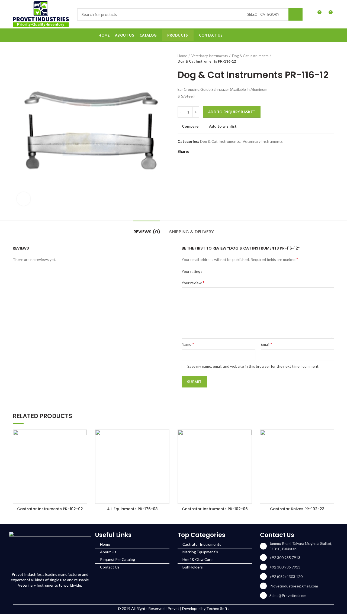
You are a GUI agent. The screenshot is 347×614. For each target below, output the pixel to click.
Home (182, 56)
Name (188, 344)
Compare (190, 126)
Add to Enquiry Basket (231, 112)
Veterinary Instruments (209, 56)
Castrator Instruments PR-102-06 (215, 508)
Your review (193, 282)
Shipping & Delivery (191, 232)
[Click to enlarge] (23, 199)
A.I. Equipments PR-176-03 (132, 508)
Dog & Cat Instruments (250, 56)
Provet (173, 608)
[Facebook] (317, 35)
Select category (263, 14)
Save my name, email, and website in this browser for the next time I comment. (253, 366)
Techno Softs (217, 608)
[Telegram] (221, 151)
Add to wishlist (223, 126)
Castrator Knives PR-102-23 (297, 508)
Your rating (191, 271)
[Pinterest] (208, 151)
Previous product (320, 58)
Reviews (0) (146, 232)
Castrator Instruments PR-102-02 (50, 508)
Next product (331, 58)
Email (266, 344)
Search (295, 14)
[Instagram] (324, 35)
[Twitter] (201, 151)
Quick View (82, 438)
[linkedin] (330, 35)
